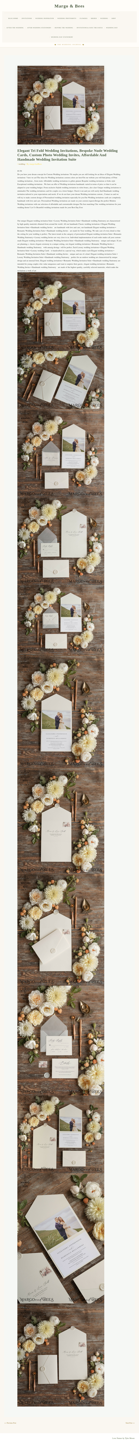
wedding (104, 18)
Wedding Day (112, 28)
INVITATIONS (27, 18)
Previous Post (10, 1423)
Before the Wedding (64, 28)
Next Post (130, 1423)
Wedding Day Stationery (62, 37)
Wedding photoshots (66, 18)
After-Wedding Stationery (39, 28)
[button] (129, 27)
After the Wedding (15, 28)
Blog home (13, 18)
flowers (83, 18)
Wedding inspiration (44, 18)
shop (114, 18)
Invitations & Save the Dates (90, 28)
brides (94, 18)
